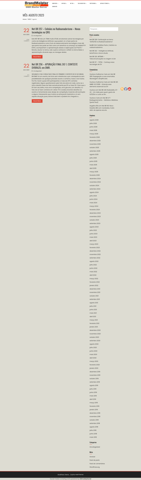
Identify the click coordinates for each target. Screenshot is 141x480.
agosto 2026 (94, 120)
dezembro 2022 (95, 251)
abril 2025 (93, 168)
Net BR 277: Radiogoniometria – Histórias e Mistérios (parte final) (104, 100)
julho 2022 (93, 265)
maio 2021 (93, 313)
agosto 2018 (94, 427)
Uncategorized (37, 35)
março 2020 (94, 361)
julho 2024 (93, 196)
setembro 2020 (95, 341)
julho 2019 (93, 389)
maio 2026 (93, 130)
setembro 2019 (95, 382)
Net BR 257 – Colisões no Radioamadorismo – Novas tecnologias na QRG (56, 30)
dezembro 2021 (95, 289)
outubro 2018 (94, 420)
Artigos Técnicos (104, 3)
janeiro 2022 (94, 285)
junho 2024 (93, 199)
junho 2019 (93, 392)
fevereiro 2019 (94, 406)
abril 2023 (93, 241)
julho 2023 (93, 230)
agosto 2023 (94, 227)
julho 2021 (93, 306)
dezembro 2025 (95, 141)
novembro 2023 (95, 216)
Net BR (71, 3)
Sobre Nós (54, 6)
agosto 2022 (94, 261)
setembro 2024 (95, 189)
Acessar (92, 457)
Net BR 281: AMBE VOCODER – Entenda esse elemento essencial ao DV (104, 84)
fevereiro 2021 (94, 323)
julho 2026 (93, 123)
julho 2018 (93, 430)
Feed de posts (95, 460)
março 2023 (94, 244)
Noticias (64, 3)
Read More (37, 57)
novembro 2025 (95, 144)
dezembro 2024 (95, 179)
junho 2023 (93, 234)
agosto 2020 (94, 344)
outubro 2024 (94, 186)
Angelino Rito (94, 106)
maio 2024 (93, 203)
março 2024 (94, 206)
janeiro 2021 (94, 327)
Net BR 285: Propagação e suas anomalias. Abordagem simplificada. (102, 76)
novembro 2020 (95, 334)
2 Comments (26, 75)
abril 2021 (93, 317)
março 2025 (94, 172)
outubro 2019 (94, 379)
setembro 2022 (95, 258)
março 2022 (94, 279)
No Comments (26, 40)
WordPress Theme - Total (65, 474)
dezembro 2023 (95, 213)
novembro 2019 (95, 375)
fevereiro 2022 (95, 282)
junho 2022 (93, 268)
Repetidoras (93, 3)
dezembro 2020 (95, 330)
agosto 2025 (94, 154)
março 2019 (94, 403)
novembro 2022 (95, 254)
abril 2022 (93, 275)
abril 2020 (93, 358)
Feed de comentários (97, 464)
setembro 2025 (95, 151)
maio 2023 (93, 237)
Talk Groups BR (81, 3)
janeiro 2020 (94, 368)
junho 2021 (93, 310)
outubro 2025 (94, 148)
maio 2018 (93, 437)
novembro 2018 (95, 416)
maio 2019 (93, 396)
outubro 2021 (94, 296)
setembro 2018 (95, 423)
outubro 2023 (94, 220)
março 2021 (94, 320)
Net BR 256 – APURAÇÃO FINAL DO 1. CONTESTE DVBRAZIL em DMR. (55, 65)
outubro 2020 (94, 337)
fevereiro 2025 (95, 175)
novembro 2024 (95, 182)
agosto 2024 (94, 192)
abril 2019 (93, 399)
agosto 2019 (94, 385)
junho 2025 (93, 161)
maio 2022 (93, 272)
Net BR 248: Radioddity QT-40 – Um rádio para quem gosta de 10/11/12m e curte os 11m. (104, 92)
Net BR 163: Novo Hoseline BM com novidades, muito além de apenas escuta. (102, 108)
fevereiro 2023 (95, 248)
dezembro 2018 (95, 413)
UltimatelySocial (85, 479)
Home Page (54, 3)
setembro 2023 (95, 223)
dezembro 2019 (95, 372)
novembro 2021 (95, 292)
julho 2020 (93, 347)
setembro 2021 (95, 299)
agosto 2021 (94, 303)
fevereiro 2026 (95, 137)
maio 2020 (93, 354)
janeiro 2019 (94, 410)
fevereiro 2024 (95, 210)
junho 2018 (93, 434)
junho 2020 (93, 351)
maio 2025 (93, 165)
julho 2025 (93, 158)
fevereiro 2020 (95, 365)
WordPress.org (95, 467)
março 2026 (94, 134)
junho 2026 (93, 127)
